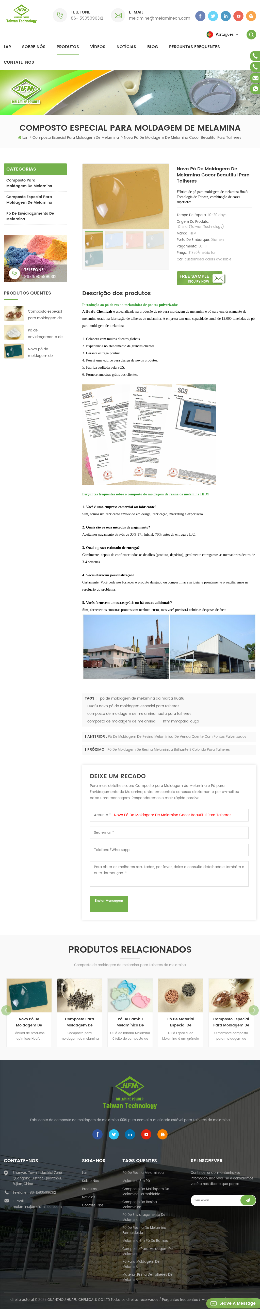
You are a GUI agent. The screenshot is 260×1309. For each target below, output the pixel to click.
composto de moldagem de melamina (121, 721)
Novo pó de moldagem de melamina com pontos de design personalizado (43, 352)
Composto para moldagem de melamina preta (40, 1022)
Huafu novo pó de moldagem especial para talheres (133, 706)
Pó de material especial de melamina (141, 1022)
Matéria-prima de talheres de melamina (147, 1277)
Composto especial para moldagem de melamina (29, 199)
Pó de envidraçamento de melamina (30, 216)
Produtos (68, 47)
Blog (152, 47)
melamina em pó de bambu (145, 1241)
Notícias (126, 47)
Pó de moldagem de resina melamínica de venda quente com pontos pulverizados (177, 737)
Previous (6, 1010)
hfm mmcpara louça (181, 721)
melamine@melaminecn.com (159, 18)
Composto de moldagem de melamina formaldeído (145, 1192)
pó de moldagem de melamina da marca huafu (142, 698)
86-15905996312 (87, 18)
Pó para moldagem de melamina (140, 1264)
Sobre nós (33, 47)
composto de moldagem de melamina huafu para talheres (139, 714)
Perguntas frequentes (194, 47)
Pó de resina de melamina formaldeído (144, 1230)
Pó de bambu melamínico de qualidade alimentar (90, 1022)
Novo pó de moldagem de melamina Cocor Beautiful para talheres (172, 815)
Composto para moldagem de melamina (29, 183)
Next (254, 1010)
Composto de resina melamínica (139, 1205)
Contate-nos (19, 62)
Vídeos (97, 47)
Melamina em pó (136, 1181)
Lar (7, 47)
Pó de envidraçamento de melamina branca (45, 333)
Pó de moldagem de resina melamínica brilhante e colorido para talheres (168, 750)
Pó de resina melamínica (143, 1173)
